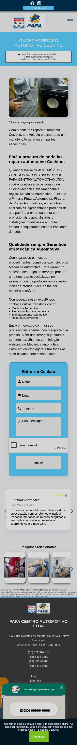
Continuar (39, 736)
